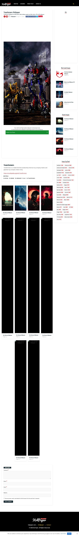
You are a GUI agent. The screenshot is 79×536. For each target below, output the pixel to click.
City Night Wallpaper (68, 92)
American (68, 165)
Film (59, 182)
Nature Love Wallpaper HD (69, 82)
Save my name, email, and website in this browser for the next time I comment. (22, 498)
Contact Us (38, 4)
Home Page (16, 4)
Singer (59, 212)
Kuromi (67, 192)
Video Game (68, 217)
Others (6, 176)
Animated (19, 178)
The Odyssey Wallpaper (7, 212)
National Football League (63, 204)
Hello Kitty (60, 187)
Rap (59, 209)
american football (62, 167)
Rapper (65, 209)
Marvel (69, 197)
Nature (59, 207)
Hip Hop (60, 189)
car (25, 178)
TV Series (60, 217)
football (66, 182)
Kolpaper (13, 16)
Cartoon (71, 175)
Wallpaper (41, 525)
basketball (60, 172)
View (59, 219)
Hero (67, 187)
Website (5, 492)
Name (5, 481)
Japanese (60, 192)
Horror (67, 189)
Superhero (68, 214)
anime (67, 170)
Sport (66, 212)
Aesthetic (60, 165)
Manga (65, 194)
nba (65, 207)
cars (64, 175)
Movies (59, 199)
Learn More (63, 533)
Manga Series (61, 197)
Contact (48, 525)
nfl (71, 207)
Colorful (66, 177)
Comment (6, 470)
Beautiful (68, 172)
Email (5, 487)
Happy (66, 185)
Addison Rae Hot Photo (68, 102)
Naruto (59, 202)
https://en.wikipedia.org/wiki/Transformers (15, 173)
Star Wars (60, 214)
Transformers (31, 178)
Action (6, 178)
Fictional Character (68, 180)
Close (69, 533)
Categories (22, 4)
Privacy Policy (30, 4)
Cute (59, 180)
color (59, 177)
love (59, 194)
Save (41, 16)
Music (66, 199)
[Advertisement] (27, 30)
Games (59, 185)
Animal (12, 178)
